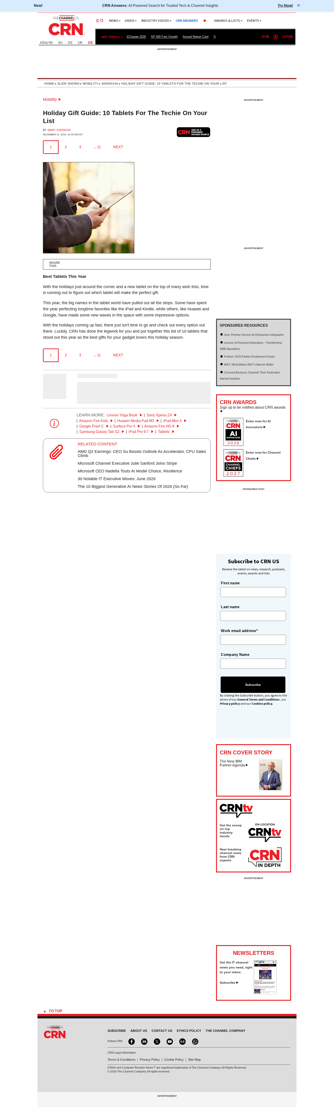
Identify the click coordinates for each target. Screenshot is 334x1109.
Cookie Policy (174, 1059)
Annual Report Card (195, 36)
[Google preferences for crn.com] (194, 132)
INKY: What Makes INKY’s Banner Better (249, 364)
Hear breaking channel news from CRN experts (230, 854)
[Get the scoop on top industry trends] (265, 833)
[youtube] (169, 1041)
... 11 (97, 147)
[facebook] (131, 1041)
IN (50, 43)
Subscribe (227, 982)
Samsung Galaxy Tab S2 (99, 432)
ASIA (43, 43)
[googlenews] (182, 1041)
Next (118, 147)
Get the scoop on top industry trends (231, 830)
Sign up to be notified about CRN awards (253, 407)
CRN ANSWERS (187, 21)
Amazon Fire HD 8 (159, 426)
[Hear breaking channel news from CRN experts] (265, 857)
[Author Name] (54, 395)
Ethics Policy (189, 1030)
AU (60, 43)
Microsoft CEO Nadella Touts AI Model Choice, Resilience (130, 471)
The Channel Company (225, 1030)
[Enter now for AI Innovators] (235, 444)
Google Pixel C (92, 426)
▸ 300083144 (108, 83)
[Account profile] (275, 37)
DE (70, 43)
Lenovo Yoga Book (122, 415)
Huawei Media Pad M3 (136, 421)
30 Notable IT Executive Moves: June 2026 (117, 479)
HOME (49, 83)
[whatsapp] (195, 1041)
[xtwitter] (157, 1041)
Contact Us (162, 1030)
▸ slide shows (66, 83)
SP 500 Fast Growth (164, 36)
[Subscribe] (265, 993)
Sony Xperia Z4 (160, 415)
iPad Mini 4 (172, 421)
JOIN (265, 37)
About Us (138, 1030)
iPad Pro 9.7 (139, 432)
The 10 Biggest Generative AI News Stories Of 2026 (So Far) (133, 486)
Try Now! (285, 5)
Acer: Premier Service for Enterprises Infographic (254, 334)
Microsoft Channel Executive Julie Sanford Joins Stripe (127, 463)
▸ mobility (88, 83)
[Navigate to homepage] (66, 36)
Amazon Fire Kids (94, 421)
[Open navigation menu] (100, 20)
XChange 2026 (136, 36)
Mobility (50, 99)
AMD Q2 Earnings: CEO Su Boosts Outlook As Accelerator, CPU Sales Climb (142, 453)
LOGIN (287, 37)
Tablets (164, 432)
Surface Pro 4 (124, 426)
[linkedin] (144, 1041)
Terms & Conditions (121, 1059)
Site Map (194, 1059)
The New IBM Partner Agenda (232, 763)
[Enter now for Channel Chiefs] (235, 475)
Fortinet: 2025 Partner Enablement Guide (249, 356)
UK (80, 43)
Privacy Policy (150, 1059)
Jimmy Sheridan (59, 130)
